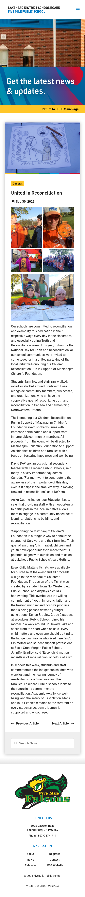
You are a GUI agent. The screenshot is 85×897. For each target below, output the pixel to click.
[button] (77, 9)
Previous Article (27, 723)
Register (54, 853)
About (30, 853)
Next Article (61, 723)
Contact (55, 859)
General (17, 183)
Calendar (30, 865)
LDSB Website (54, 865)
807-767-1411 (47, 835)
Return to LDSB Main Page (60, 109)
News (30, 859)
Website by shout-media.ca (42, 885)
